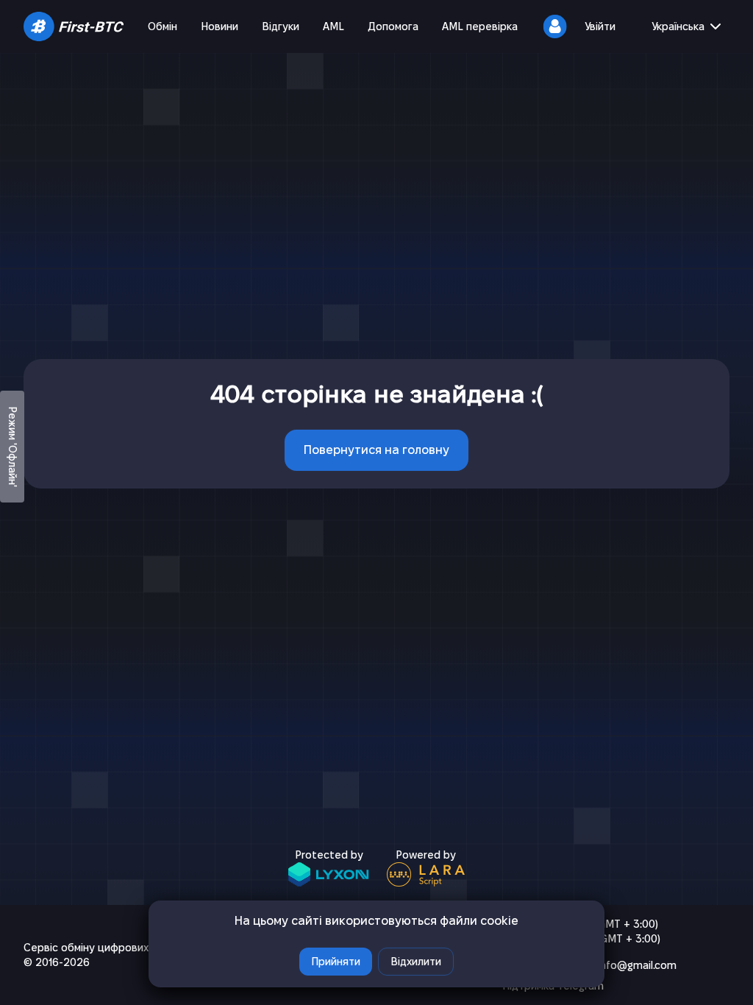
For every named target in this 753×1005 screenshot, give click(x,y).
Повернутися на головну (376, 450)
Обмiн (162, 26)
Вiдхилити (415, 961)
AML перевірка (480, 26)
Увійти (600, 26)
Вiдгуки (280, 26)
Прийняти (335, 961)
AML (333, 26)
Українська (678, 26)
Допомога (393, 26)
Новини (219, 26)
